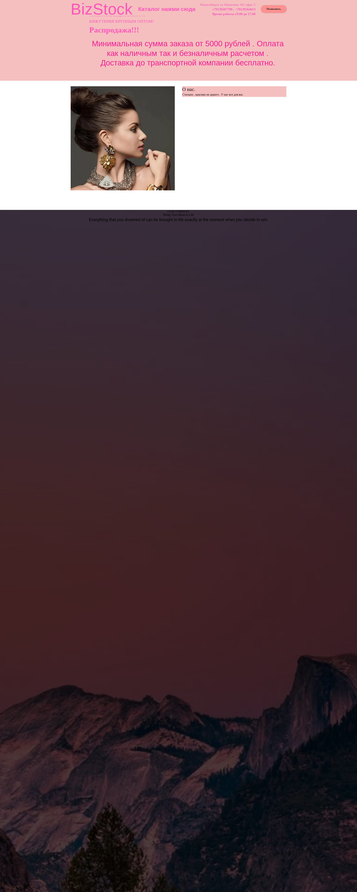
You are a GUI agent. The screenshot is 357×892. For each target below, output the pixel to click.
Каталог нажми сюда (166, 9)
